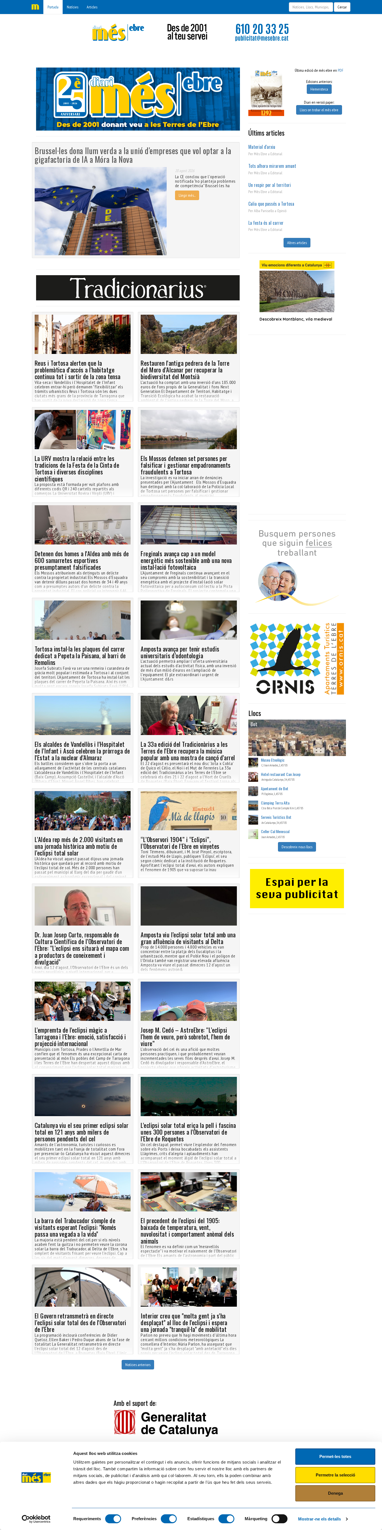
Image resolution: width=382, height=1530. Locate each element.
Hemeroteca (319, 89)
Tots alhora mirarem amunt (272, 166)
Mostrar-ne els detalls (319, 1519)
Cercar (342, 7)
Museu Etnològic (272, 760)
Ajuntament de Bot (274, 788)
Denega (335, 1493)
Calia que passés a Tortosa (271, 203)
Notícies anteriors (137, 1364)
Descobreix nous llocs (297, 846)
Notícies (72, 7)
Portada (53, 7)
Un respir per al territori (269, 185)
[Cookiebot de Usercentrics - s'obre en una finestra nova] (36, 1519)
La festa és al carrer (266, 222)
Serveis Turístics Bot (276, 817)
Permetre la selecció (335, 1475)
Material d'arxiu (261, 146)
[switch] (169, 1518)
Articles (92, 7)
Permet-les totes (335, 1456)
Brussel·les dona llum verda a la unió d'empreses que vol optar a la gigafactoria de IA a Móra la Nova (133, 155)
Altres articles (297, 242)
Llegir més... (187, 195)
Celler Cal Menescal (275, 831)
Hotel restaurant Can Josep (281, 774)
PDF (340, 70)
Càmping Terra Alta (275, 803)
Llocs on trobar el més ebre (319, 109)
